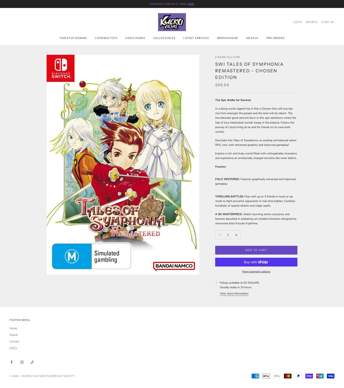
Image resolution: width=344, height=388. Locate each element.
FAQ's (13, 348)
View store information (234, 293)
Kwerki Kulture (227, 57)
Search (14, 335)
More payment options (256, 271)
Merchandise (227, 37)
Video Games (135, 37)
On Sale (252, 37)
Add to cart (256, 250)
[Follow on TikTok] (32, 362)
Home (13, 328)
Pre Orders (276, 37)
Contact (14, 341)
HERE (191, 4)
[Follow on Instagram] (22, 362)
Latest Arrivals (196, 37)
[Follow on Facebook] (12, 362)
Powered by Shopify (60, 376)
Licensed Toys (106, 37)
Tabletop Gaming (73, 37)
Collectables (164, 37)
